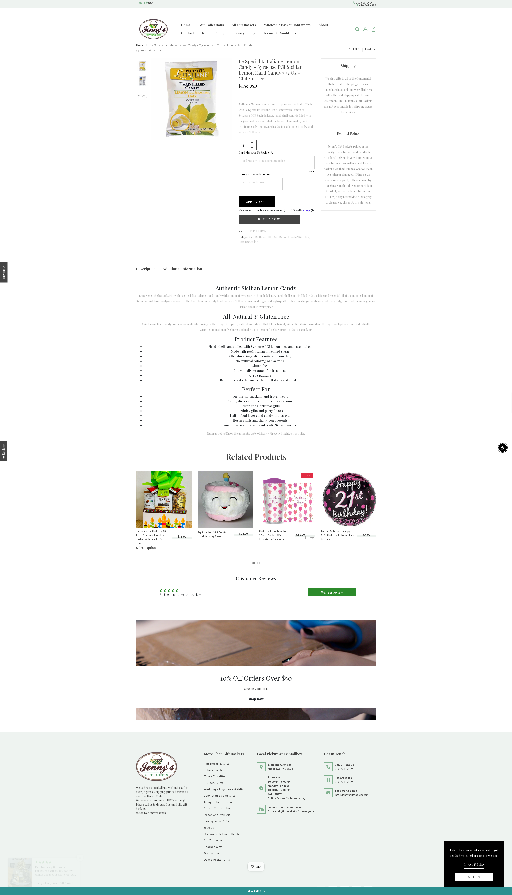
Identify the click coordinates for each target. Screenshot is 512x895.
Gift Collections (211, 25)
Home (186, 25)
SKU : (243, 231)
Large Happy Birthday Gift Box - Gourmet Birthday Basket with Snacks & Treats (151, 537)
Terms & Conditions (279, 33)
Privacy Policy (243, 33)
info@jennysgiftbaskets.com (351, 795)
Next (368, 49)
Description (146, 268)
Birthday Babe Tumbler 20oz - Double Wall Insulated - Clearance (273, 535)
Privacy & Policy (474, 864)
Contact (187, 33)
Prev (356, 49)
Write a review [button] (332, 592)
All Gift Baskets (244, 25)
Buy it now (269, 219)
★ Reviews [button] (3, 451)
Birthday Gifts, (264, 237)
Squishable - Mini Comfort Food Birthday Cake (213, 534)
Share (4, 274)
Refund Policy (213, 33)
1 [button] (254, 563)
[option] (142, 66)
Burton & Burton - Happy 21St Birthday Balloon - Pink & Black (337, 535)
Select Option (146, 548)
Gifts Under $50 (248, 242)
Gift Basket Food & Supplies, (292, 237)
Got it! (474, 876)
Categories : (246, 237)
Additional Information (182, 268)
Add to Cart (256, 201)
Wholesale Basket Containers (287, 25)
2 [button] (259, 563)
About (323, 25)
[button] (256, 891)
